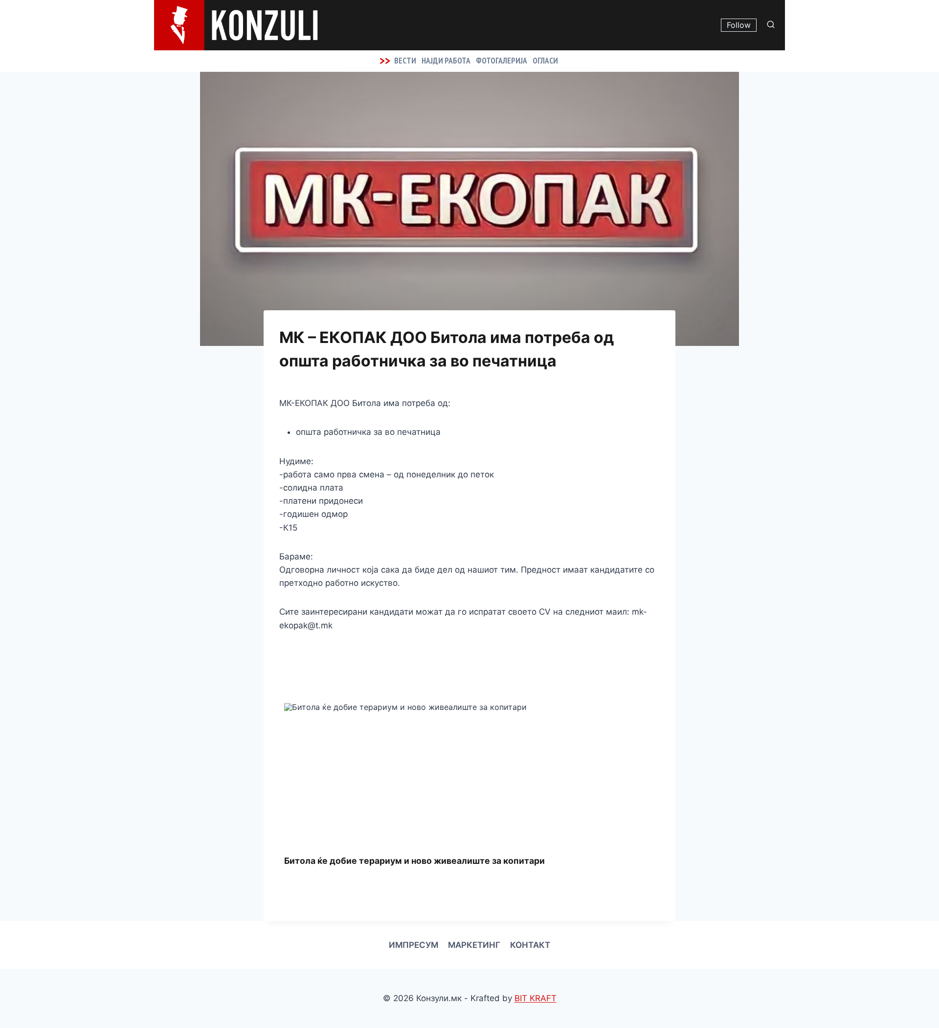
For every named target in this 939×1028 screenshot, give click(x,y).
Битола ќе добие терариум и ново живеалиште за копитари (414, 861)
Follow (739, 25)
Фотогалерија (501, 60)
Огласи (545, 60)
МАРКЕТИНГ (474, 945)
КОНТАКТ (530, 945)
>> (385, 60)
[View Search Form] (773, 25)
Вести (405, 60)
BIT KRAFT (535, 998)
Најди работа (446, 60)
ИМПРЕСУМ (413, 945)
